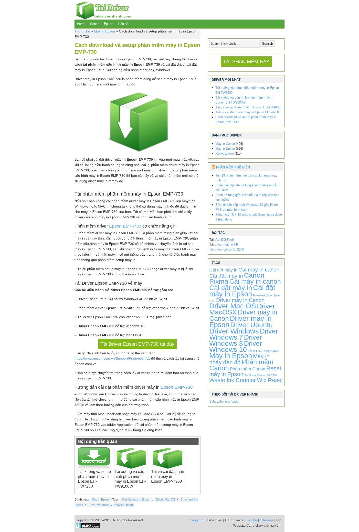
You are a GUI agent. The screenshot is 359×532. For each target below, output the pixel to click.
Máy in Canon (225, 144)
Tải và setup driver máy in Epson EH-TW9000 (247, 107)
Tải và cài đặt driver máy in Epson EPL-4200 (247, 112)
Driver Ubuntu (251, 325)
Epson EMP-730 (125, 226)
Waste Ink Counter (232, 380)
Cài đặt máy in (226, 276)
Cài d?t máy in (223, 270)
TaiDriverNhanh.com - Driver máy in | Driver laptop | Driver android (102, 10)
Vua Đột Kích (224, 239)
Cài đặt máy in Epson (136, 499)
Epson (108, 24)
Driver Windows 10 (235, 346)
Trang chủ (82, 31)
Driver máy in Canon (240, 300)
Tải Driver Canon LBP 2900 (260, 375)
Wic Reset (270, 380)
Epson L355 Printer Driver (263, 350)
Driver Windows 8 (235, 340)
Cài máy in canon (258, 270)
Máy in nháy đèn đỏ (239, 359)
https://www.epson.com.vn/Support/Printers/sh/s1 (112, 358)
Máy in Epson (104, 31)
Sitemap (266, 520)
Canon (94, 24)
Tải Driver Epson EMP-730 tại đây (137, 344)
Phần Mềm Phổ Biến (233, 167)
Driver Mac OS (165, 499)
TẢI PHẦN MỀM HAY (246, 61)
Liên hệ (123, 24)
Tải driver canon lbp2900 (226, 249)
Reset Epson (224, 153)
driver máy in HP (226, 244)
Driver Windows (98, 505)
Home (81, 24)
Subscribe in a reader (224, 401)
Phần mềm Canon (247, 368)
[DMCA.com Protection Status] (88, 527)
